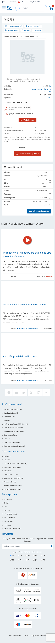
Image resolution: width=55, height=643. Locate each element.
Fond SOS (7, 439)
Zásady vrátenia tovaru (11, 474)
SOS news (7, 525)
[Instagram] (38, 392)
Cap (46, 179)
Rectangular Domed (40, 201)
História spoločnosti (10, 435)
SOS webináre (8, 521)
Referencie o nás (9, 417)
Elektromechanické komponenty (27, 328)
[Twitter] (31, 392)
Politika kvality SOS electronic (14, 431)
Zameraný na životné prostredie (14, 446)
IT (28, 560)
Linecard (7, 460)
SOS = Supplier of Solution (13, 409)
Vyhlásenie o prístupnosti (12, 529)
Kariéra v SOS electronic (12, 442)
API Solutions (8, 499)
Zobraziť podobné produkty (39, 211)
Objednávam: (23, 147)
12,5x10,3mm (42, 198)
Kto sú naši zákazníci (11, 413)
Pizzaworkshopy (9, 518)
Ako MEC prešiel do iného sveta (20, 356)
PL (20, 560)
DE (43, 555)
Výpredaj (7, 510)
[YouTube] (16, 392)
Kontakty (7, 420)
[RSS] (46, 392)
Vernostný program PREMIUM (14, 478)
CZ (20, 555)
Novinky (6, 503)
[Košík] (51, 8)
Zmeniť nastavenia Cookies (13, 489)
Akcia (5, 507)
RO (13, 560)
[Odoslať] (51, 546)
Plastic (45, 187)
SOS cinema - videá (10, 514)
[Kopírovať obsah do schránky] (50, 86)
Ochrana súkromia (10, 482)
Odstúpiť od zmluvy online (13, 485)
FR (43, 560)
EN (36, 555)
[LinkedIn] (23, 392)
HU (28, 555)
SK (13, 555)
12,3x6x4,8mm (41, 176)
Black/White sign (41, 190)
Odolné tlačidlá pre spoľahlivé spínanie (24, 304)
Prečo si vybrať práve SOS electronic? (16, 424)
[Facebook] (9, 392)
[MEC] (5, 277)
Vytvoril (36, 636)
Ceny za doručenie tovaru (12, 467)
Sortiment (7, 456)
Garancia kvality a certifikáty (13, 428)
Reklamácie (8, 471)
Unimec (44, 183)
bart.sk (43, 636)
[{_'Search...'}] (18, 8)
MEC (49, 97)
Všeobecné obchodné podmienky (15, 463)
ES (36, 560)
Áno (45, 205)
